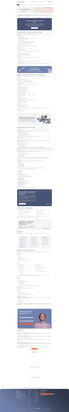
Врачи (23, 4)
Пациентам (26, 4)
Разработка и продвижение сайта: (46, 408)
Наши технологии (36, 400)
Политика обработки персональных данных (21, 408)
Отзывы (36, 4)
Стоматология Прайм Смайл (20, 6)
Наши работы (31, 4)
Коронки (29, 402)
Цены (34, 4)
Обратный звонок (50, 2)
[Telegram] (53, 394)
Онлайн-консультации (37, 395)
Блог (23, 6)
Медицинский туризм (37, 394)
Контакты (39, 4)
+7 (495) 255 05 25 (50, 1)
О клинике (21, 4)
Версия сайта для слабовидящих (44, 395)
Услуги (17, 4)
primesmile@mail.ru (42, 392)
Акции (29, 4)
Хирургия (29, 403)
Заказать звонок (22, 203)
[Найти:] (44, 4)
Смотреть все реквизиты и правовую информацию (21, 395)
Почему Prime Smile (37, 399)
